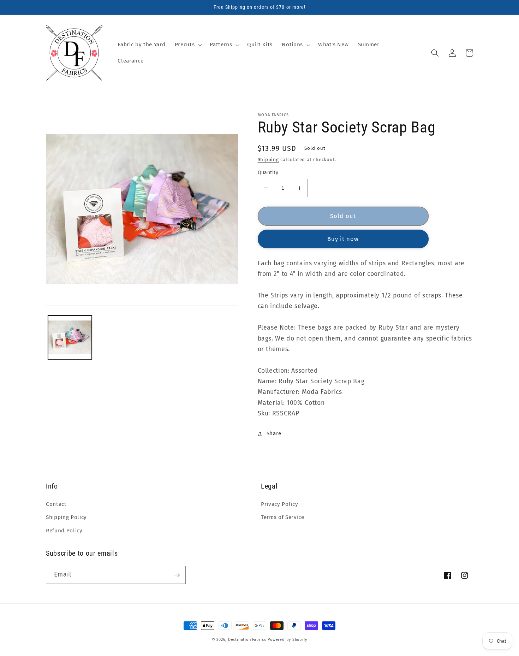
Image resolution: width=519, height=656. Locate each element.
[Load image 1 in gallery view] (70, 337)
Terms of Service (282, 517)
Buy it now (343, 239)
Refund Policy (64, 530)
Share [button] (274, 433)
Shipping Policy (66, 517)
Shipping (268, 159)
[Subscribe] (176, 575)
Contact (56, 504)
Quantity (268, 173)
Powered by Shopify (287, 639)
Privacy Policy (279, 504)
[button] (187, 45)
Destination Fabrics (247, 639)
